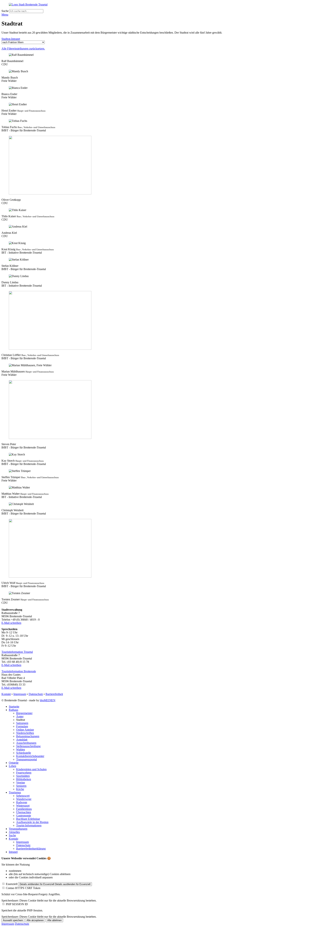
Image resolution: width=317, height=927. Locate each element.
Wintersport (23, 805)
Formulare (22, 726)
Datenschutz (36, 694)
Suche (5, 10)
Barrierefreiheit (54, 694)
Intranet (13, 851)
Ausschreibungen (26, 742)
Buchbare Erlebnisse (28, 818)
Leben (12, 766)
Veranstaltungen (18, 828)
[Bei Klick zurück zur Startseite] (28, 4)
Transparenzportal (26, 759)
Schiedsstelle (23, 752)
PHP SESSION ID (17, 904)
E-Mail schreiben (11, 622)
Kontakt (6, 694)
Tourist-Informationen (28, 825)
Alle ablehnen (54, 920)
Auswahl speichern (13, 920)
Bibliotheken (23, 779)
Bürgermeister (24, 713)
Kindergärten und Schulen (31, 769)
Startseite (14, 706)
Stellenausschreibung (28, 746)
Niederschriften (25, 733)
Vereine (20, 782)
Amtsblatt (21, 739)
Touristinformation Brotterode (18, 671)
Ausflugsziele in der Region (32, 822)
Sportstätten (23, 775)
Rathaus (13, 709)
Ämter (19, 716)
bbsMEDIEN (47, 700)
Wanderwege (23, 799)
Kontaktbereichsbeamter (30, 756)
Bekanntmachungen (27, 736)
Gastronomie (23, 815)
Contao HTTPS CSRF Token (23, 888)
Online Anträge (25, 729)
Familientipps (24, 808)
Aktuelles (14, 832)
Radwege (21, 802)
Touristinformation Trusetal (17, 651)
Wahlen (20, 749)
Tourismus (15, 792)
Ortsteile (14, 762)
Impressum (19, 694)
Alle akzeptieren (35, 920)
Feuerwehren (23, 772)
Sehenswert (23, 795)
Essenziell (11, 884)
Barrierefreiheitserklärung (31, 848)
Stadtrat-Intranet (10, 38)
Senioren (21, 785)
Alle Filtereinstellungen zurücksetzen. (23, 48)
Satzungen (22, 723)
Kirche (20, 789)
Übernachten (23, 812)
